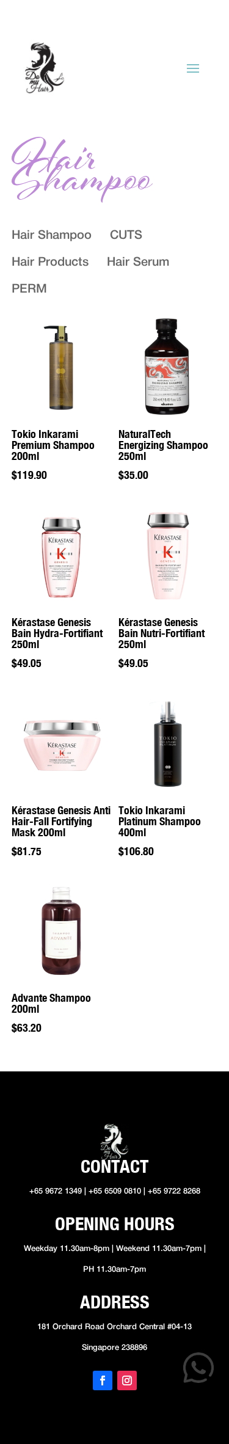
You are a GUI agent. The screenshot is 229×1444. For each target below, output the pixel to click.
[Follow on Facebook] (102, 1380)
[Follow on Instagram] (127, 1380)
